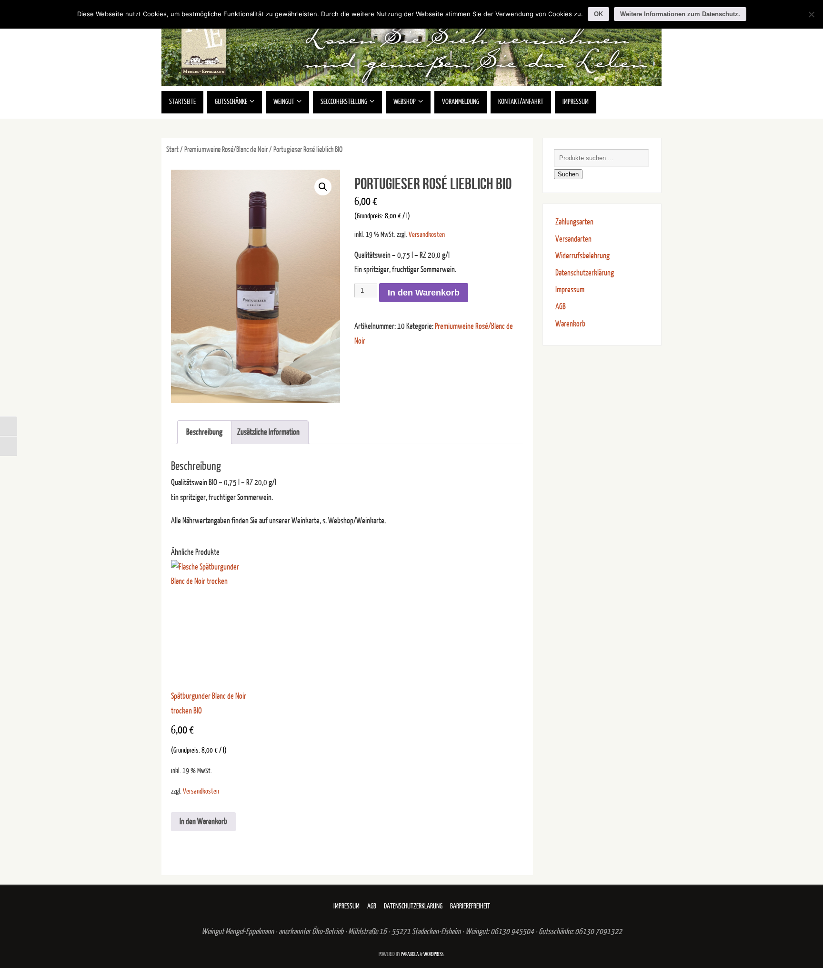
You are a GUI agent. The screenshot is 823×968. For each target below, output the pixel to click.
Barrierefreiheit (470, 906)
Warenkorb (570, 323)
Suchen (568, 174)
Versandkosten (427, 235)
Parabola (410, 954)
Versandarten (573, 239)
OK (598, 14)
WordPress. (433, 954)
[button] (322, 186)
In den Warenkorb (424, 292)
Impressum (569, 289)
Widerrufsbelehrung (582, 255)
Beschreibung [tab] (204, 432)
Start (172, 149)
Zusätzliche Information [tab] (268, 432)
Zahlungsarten (574, 221)
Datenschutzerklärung (584, 272)
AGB (560, 306)
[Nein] (811, 14)
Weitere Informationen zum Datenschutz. (680, 14)
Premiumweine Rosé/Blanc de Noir (226, 149)
